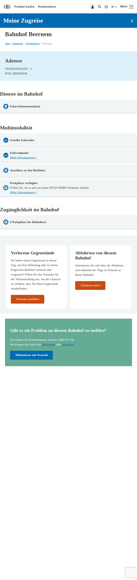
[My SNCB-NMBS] (93, 6)
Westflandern (33, 43)
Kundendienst (47, 6)
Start (7, 43)
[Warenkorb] (106, 6)
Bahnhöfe (18, 43)
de (112, 6)
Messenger (48, 344)
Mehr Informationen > (23, 157)
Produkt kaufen (24, 6)
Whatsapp (68, 344)
